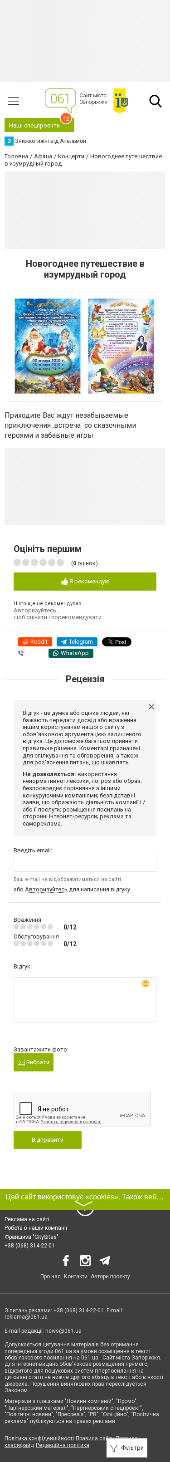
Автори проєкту (110, 1276)
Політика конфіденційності (39, 1438)
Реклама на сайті (27, 1219)
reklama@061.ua (26, 1317)
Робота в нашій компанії (36, 1228)
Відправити (47, 1139)
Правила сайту (95, 1438)
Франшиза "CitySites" (31, 1237)
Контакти (75, 1276)
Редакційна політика (62, 1445)
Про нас (50, 1276)
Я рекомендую (89, 581)
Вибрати (37, 1062)
